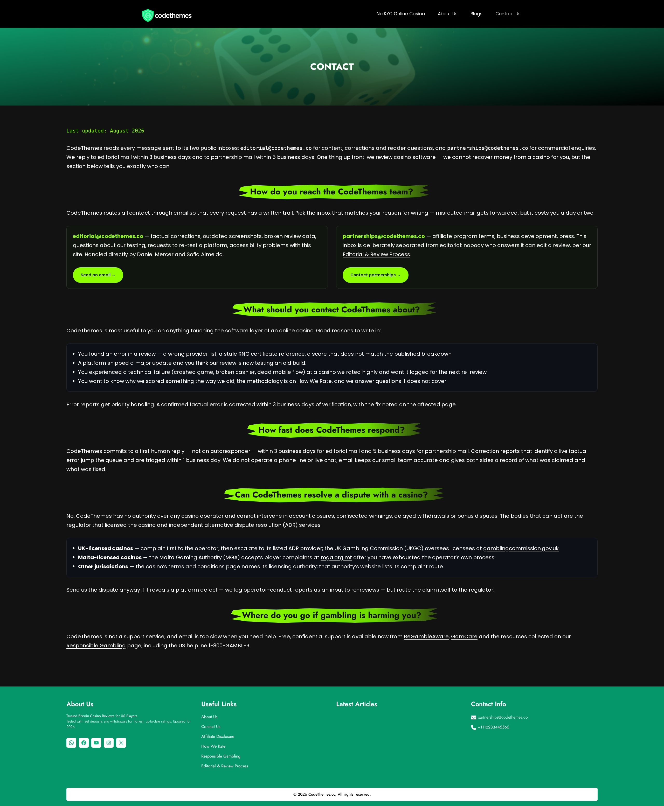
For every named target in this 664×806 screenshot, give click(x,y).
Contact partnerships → (375, 275)
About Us (209, 717)
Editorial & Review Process (376, 254)
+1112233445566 (493, 727)
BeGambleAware (426, 636)
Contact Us (210, 727)
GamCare (464, 636)
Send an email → (98, 275)
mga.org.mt (336, 557)
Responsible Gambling (96, 645)
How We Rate (314, 381)
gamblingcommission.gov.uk (521, 548)
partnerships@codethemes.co (503, 717)
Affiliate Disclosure (217, 736)
